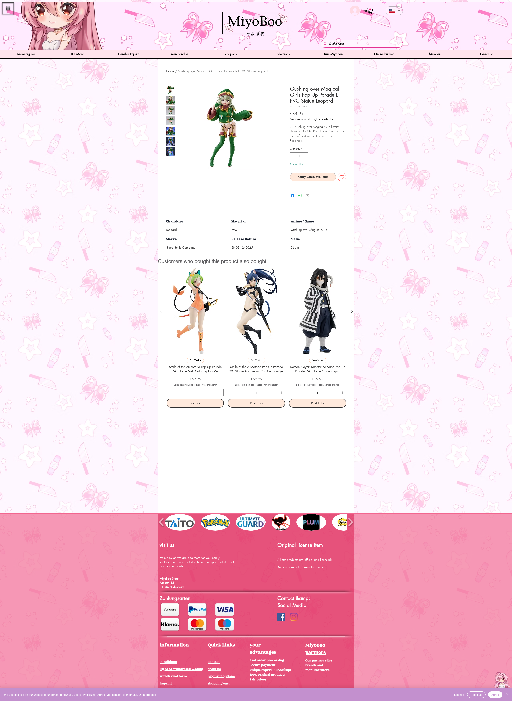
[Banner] (256, 43)
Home (170, 71)
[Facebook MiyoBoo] (281, 617)
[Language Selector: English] (394, 10)
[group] (256, 338)
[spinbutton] (299, 156)
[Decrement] (293, 156)
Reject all (476, 695)
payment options (221, 676)
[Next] (485, 26)
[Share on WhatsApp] (300, 195)
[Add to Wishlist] (342, 177)
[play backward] (161, 522)
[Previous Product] (160, 311)
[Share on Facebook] (292, 195)
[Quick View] (195, 311)
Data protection (148, 695)
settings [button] (459, 695)
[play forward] (350, 522)
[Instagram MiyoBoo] (294, 617)
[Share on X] (307, 195)
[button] (8, 8)
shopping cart (219, 683)
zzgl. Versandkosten (323, 119)
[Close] (507, 694)
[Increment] (305, 156)
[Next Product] (352, 311)
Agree (495, 695)
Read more (296, 140)
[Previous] (26, 26)
